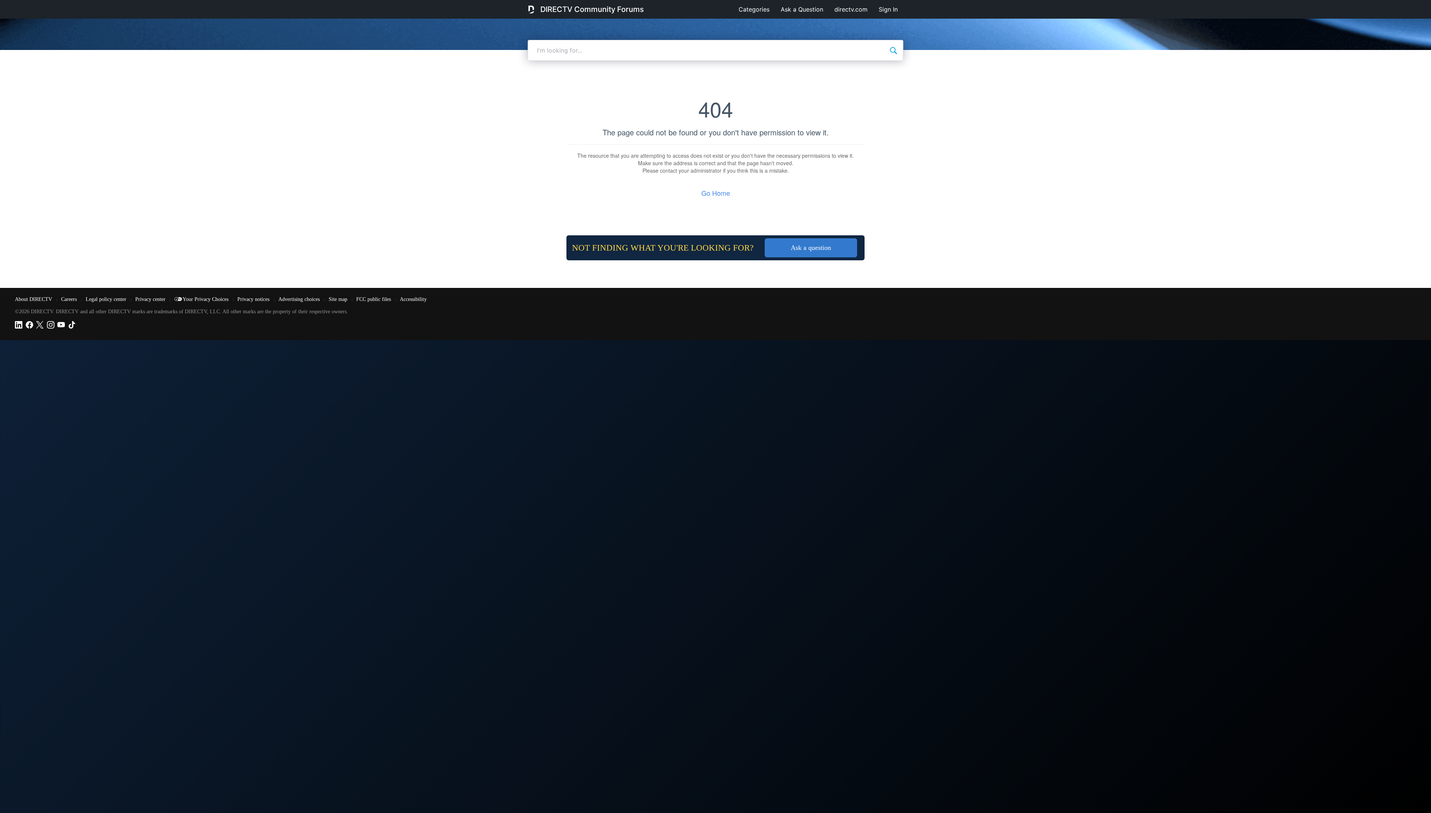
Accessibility (413, 299)
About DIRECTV (34, 299)
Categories (754, 9)
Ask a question (811, 247)
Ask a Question (802, 9)
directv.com (851, 9)
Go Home (715, 193)
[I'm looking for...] (893, 50)
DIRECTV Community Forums (592, 9)
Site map (339, 299)
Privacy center (151, 299)
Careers (69, 299)
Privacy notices (254, 299)
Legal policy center (107, 299)
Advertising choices (299, 299)
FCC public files (374, 299)
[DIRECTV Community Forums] (531, 9)
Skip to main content (31, 5)
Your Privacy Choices (206, 299)
